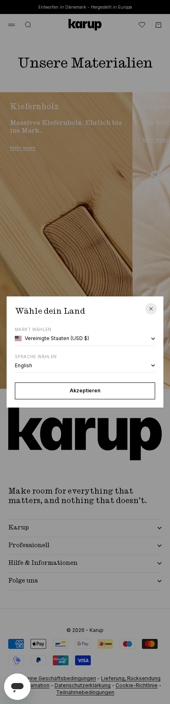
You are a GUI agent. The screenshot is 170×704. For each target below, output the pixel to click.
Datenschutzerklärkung (82, 685)
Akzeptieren (85, 390)
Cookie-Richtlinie (137, 685)
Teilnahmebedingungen (85, 692)
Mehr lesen (22, 148)
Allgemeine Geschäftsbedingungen (52, 678)
